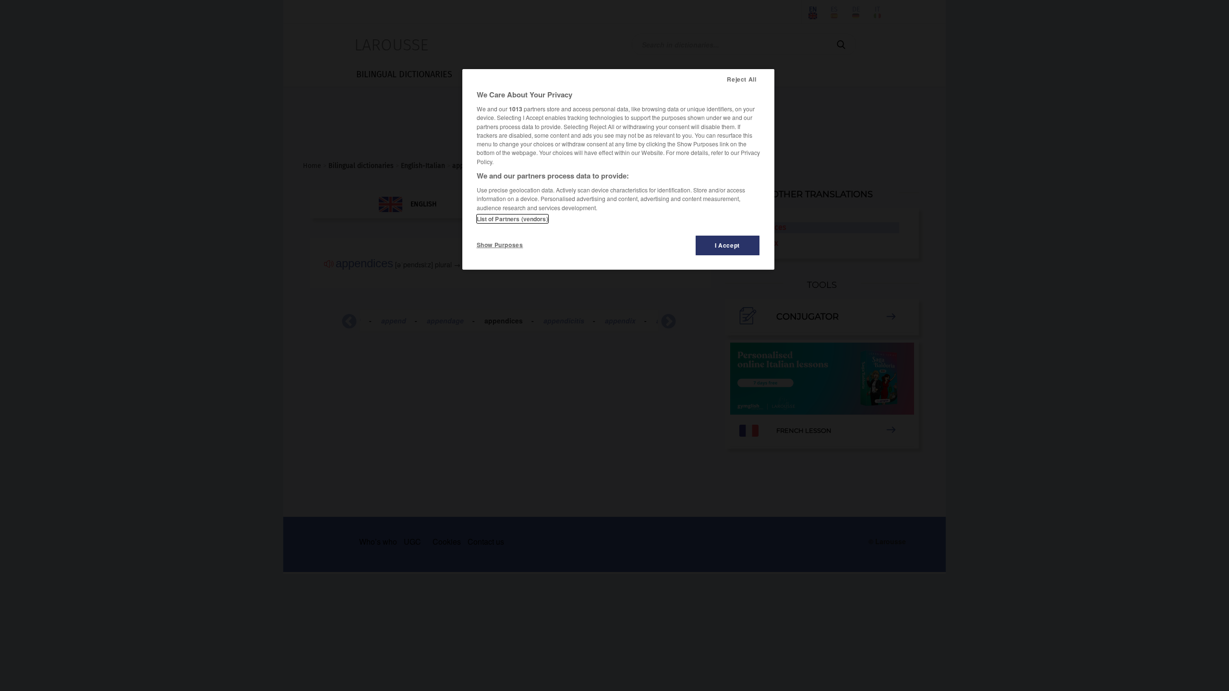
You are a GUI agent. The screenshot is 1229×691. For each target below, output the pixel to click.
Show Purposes (500, 244)
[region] (618, 169)
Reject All (741, 79)
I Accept (727, 245)
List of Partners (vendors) (512, 218)
